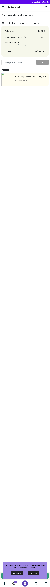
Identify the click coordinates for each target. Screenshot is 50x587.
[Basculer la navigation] (3, 7)
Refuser (33, 573)
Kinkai (14, 7)
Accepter (17, 573)
